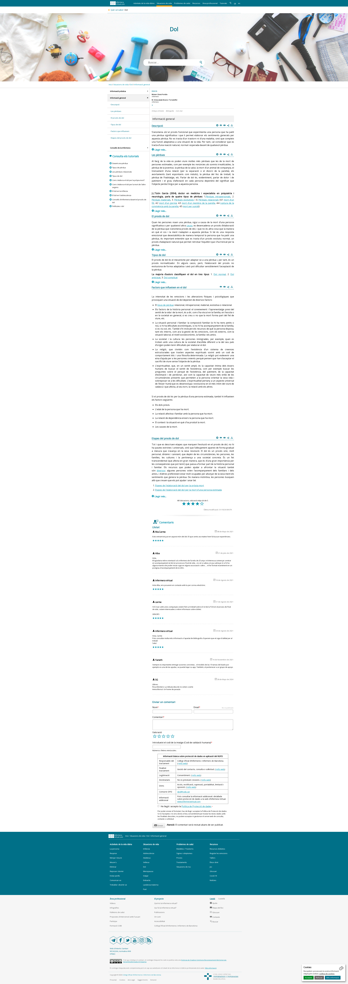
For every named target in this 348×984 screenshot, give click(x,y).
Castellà (221, 898)
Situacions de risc (183, 867)
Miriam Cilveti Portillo (159, 94)
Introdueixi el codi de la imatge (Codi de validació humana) (181, 742)
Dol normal (220, 274)
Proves (179, 858)
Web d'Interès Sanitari (119, 948)
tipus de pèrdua (165, 305)
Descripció (115, 104)
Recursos (196, 3)
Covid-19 (213, 876)
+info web (182, 763)
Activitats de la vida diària (143, 3)
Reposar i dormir (117, 871)
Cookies (122, 980)
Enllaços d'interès (158, 111)
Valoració (157, 732)
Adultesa (146, 858)
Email (213, 707)
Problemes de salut (182, 3)
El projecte (159, 898)
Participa (113, 921)
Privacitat (113, 980)
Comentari (157, 717)
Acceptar (308, 977)
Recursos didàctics (217, 849)
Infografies (114, 908)
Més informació (332, 977)
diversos (161, 470)
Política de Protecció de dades (196, 806)
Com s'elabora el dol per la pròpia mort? (128, 180)
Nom (154, 707)
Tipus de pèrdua (119, 167)
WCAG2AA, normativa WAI (120, 951)
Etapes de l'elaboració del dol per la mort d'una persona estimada (188, 489)
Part (145, 889)
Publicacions (159, 912)
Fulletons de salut (117, 912)
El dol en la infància (120, 191)
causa (189, 225)
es (239, 3)
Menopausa (148, 871)
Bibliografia (170, 111)
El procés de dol (117, 118)
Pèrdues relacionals (208, 199)
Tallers (212, 858)
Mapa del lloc (216, 908)
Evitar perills (115, 876)
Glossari (213, 871)
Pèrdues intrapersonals (218, 196)
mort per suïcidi (191, 206)
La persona (114, 849)
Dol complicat (171, 277)
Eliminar (113, 867)
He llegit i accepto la (187, 806)
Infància (146, 849)
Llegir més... (159, 149)
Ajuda (213, 903)
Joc (211, 867)
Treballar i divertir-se (118, 885)
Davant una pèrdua (120, 163)
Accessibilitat (159, 921)
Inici (110, 84)
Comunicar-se (115, 880)
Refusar (319, 977)
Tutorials (223, 3)
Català (212, 898)
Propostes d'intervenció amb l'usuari (125, 917)
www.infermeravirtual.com (189, 801)
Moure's (113, 862)
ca (235, 3)
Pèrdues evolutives (184, 199)
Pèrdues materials (161, 199)
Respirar (113, 853)
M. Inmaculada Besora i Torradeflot (164, 100)
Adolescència (148, 853)
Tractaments (181, 862)
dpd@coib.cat (183, 791)
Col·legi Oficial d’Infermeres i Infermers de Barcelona (142, 975)
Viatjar (145, 876)
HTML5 (112, 954)
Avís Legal (131, 980)
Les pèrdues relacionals (122, 172)
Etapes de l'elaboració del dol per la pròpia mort (179, 485)
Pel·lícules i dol (118, 206)
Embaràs (146, 880)
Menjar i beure (116, 858)
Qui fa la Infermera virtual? (165, 908)
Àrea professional (210, 3)
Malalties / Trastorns (184, 849)
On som (157, 917)
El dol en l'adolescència (121, 195)
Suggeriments (143, 980)
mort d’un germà (168, 203)
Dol (131, 84)
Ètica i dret (214, 862)
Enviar (158, 825)
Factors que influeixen (120, 131)
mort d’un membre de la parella (198, 203)
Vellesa (146, 862)
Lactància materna (150, 885)
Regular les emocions (218, 853)
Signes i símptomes (184, 853)
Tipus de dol (116, 124)
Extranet (153, 980)
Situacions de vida (164, 3)
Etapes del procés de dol (121, 138)
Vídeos (113, 903)
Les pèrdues (116, 111)
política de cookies (327, 973)
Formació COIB (116, 926)
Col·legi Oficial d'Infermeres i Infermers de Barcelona (175, 926)
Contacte (215, 917)
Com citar (179, 111)
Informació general (142, 84)
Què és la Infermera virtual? (165, 903)
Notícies (213, 880)
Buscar (214, 921)
